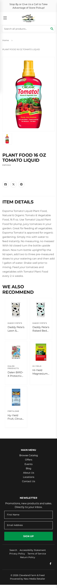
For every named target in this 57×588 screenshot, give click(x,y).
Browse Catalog (28, 455)
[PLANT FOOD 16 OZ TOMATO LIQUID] (7, 139)
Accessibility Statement (33, 550)
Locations (28, 476)
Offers (28, 459)
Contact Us (28, 481)
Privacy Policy (17, 553)
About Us (28, 472)
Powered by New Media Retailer (27, 578)
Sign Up (28, 536)
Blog (28, 468)
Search (13, 550)
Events (28, 464)
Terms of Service (37, 553)
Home (5, 40)
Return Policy (27, 557)
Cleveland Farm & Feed (31, 575)
